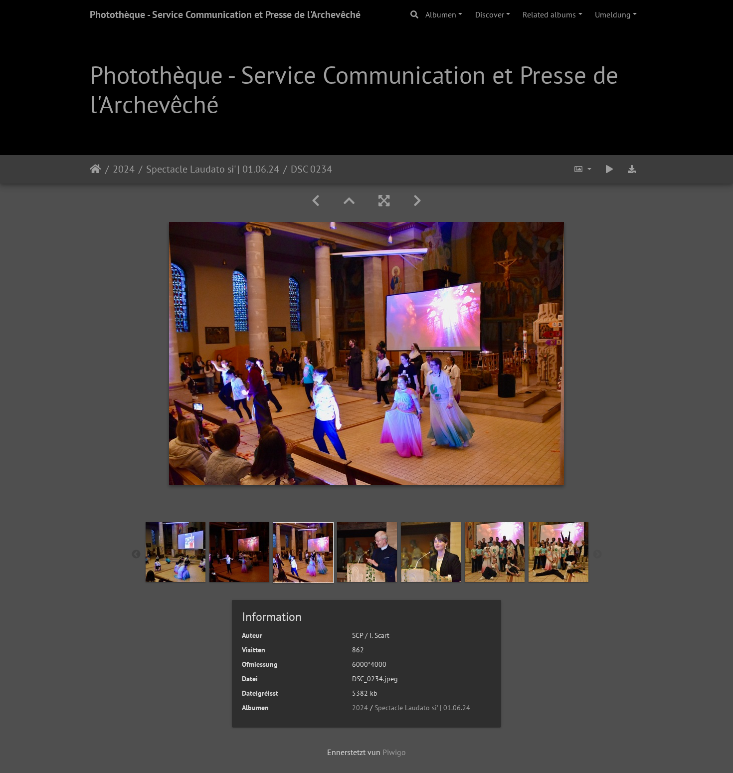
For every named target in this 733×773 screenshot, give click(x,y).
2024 (124, 169)
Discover (489, 14)
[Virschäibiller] (349, 201)
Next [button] (597, 555)
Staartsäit (95, 169)
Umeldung (613, 14)
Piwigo (394, 752)
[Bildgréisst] (582, 169)
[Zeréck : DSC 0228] (316, 201)
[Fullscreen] (383, 201)
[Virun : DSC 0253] (417, 201)
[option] (175, 552)
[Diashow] (609, 169)
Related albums (549, 14)
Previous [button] (136, 555)
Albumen (440, 14)
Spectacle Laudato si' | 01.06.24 (212, 169)
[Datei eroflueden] (631, 169)
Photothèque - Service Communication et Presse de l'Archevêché (225, 14)
